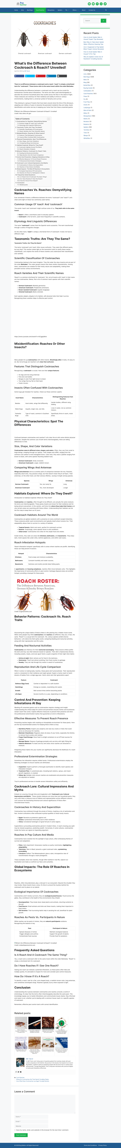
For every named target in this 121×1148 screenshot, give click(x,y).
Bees (85, 79)
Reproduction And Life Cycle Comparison (32, 155)
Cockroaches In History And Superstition (31, 165)
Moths (86, 119)
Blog (85, 82)
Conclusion (20, 183)
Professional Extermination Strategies (30, 161)
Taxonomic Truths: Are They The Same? (29, 127)
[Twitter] (18, 1072)
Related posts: (24, 185)
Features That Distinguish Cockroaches (30, 135)
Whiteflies (87, 138)
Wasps (86, 135)
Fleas (85, 96)
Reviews (86, 121)
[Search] (103, 21)
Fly (66, 10)
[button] (106, 10)
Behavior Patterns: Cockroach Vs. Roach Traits (31, 151)
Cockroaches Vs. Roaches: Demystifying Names (32, 121)
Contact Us (92, 10)
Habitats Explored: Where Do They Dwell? (30, 145)
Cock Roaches (40, 10)
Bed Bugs (30, 10)
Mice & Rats (87, 110)
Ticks (85, 132)
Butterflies (87, 85)
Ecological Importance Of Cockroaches (30, 171)
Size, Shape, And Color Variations (29, 141)
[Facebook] (16, 1072)
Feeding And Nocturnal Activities (28, 153)
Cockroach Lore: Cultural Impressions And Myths (32, 163)
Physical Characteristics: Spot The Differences (31, 139)
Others (75, 10)
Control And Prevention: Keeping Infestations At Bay (33, 157)
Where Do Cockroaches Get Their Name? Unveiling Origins (32, 1079)
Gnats (85, 105)
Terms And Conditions (90, 1145)
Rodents (86, 124)
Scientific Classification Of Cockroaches (30, 129)
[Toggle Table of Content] (48, 119)
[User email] (20, 1072)
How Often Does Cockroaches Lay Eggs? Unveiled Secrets (32, 1081)
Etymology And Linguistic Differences (30, 125)
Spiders (60, 10)
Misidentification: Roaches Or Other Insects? (31, 133)
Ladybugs (87, 107)
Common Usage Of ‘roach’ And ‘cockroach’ (31, 123)
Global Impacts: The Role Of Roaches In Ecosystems (33, 169)
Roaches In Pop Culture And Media (30, 167)
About (83, 10)
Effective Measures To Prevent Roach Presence (33, 159)
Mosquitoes (51, 10)
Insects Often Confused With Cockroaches (32, 137)
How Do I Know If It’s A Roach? (29, 180)
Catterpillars (88, 91)
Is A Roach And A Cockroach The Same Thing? (33, 177)
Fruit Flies (87, 102)
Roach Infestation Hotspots (27, 149)
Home (16, 10)
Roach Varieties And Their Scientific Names (32, 131)
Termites (86, 130)
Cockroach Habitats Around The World (30, 147)
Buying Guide (88, 88)
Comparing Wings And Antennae (29, 143)
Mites (85, 113)
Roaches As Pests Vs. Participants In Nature (32, 173)
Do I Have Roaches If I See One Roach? (31, 179)
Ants (22, 10)
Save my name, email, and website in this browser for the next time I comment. (42, 1130)
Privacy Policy (102, 1145)
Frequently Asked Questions (26, 175)
